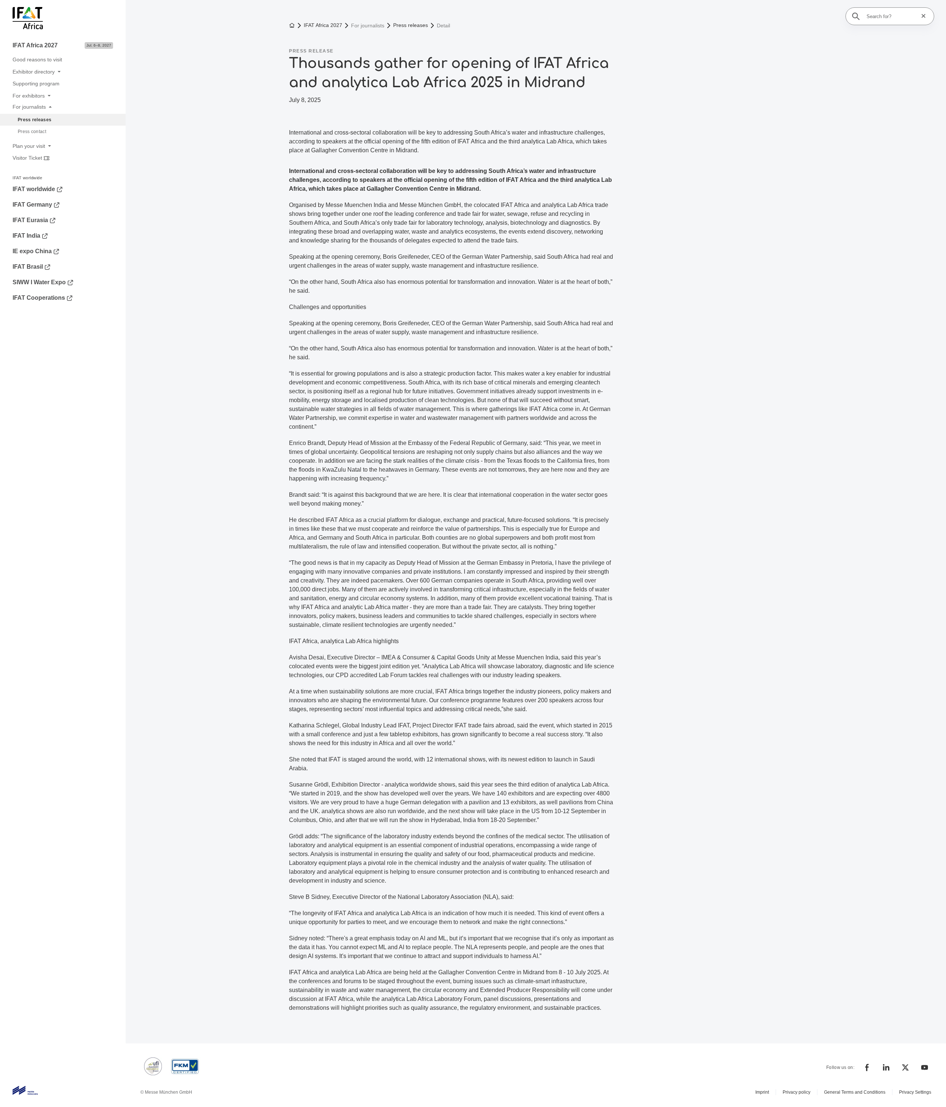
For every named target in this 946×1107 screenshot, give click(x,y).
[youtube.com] (924, 1067)
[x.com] (905, 1067)
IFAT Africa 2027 (323, 25)
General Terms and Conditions (854, 1092)
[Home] (61, 19)
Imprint (762, 1092)
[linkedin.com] (886, 1067)
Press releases (410, 25)
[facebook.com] (867, 1067)
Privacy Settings (915, 1092)
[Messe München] (25, 1090)
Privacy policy (796, 1092)
